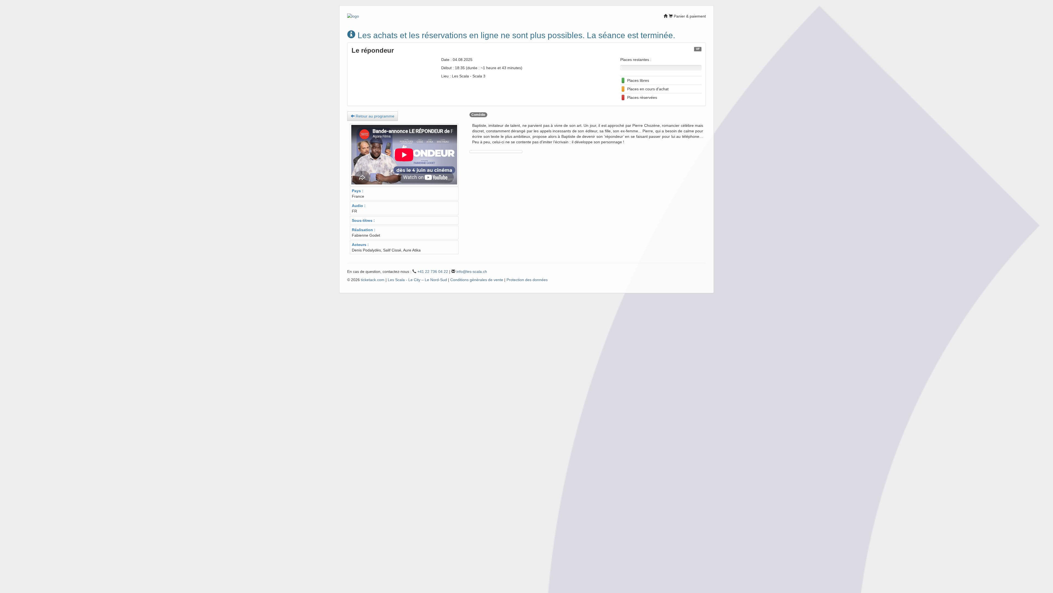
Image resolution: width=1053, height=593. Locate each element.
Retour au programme (374, 116)
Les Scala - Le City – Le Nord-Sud (417, 280)
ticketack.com (372, 280)
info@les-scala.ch (471, 271)
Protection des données (527, 280)
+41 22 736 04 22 (432, 271)
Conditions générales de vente (476, 280)
